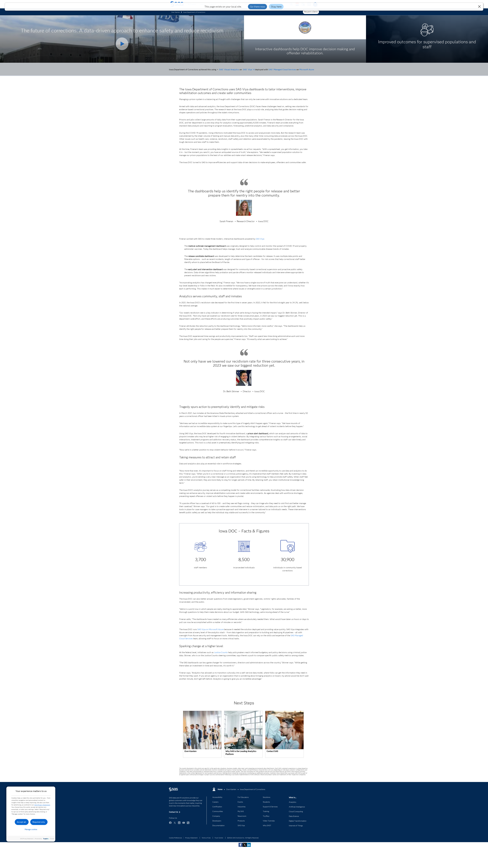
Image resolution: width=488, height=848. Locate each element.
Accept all (21, 822)
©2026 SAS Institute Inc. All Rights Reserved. (243, 838)
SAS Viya (260, 239)
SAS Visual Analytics (229, 69)
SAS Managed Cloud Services (282, 69)
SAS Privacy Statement (42, 805)
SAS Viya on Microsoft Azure (210, 629)
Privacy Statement (191, 838)
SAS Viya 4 (248, 69)
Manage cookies (31, 829)
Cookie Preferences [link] (175, 838)
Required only (38, 822)
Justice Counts (221, 652)
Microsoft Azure (306, 69)
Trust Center (219, 838)
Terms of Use (206, 838)
